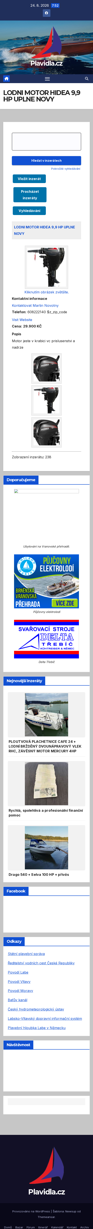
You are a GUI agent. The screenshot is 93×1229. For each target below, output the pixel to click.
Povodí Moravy (20, 991)
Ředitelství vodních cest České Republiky (41, 963)
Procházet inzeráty (30, 194)
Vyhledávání (29, 211)
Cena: (17, 326)
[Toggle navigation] (47, 79)
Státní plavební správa (26, 954)
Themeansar (46, 1217)
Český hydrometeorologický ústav (36, 1009)
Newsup (70, 1211)
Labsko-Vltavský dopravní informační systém (45, 1018)
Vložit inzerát (29, 179)
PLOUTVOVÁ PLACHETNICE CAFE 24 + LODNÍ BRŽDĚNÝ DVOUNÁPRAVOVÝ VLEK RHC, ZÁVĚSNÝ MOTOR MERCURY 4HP (45, 746)
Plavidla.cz (46, 63)
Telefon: (19, 312)
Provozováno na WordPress (31, 1211)
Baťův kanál (17, 1000)
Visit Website (22, 320)
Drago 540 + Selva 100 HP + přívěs (39, 874)
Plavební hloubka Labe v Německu (37, 1028)
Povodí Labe (18, 972)
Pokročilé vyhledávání (65, 168)
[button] (86, 78)
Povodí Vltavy (19, 981)
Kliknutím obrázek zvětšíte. (46, 292)
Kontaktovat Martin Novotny (35, 305)
